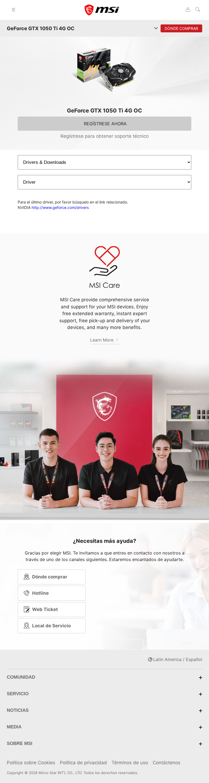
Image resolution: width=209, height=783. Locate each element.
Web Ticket (45, 609)
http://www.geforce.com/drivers (60, 207)
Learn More (102, 340)
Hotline (40, 593)
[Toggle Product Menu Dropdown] (156, 28)
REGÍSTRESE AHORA (105, 123)
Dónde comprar (49, 577)
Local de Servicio (51, 625)
